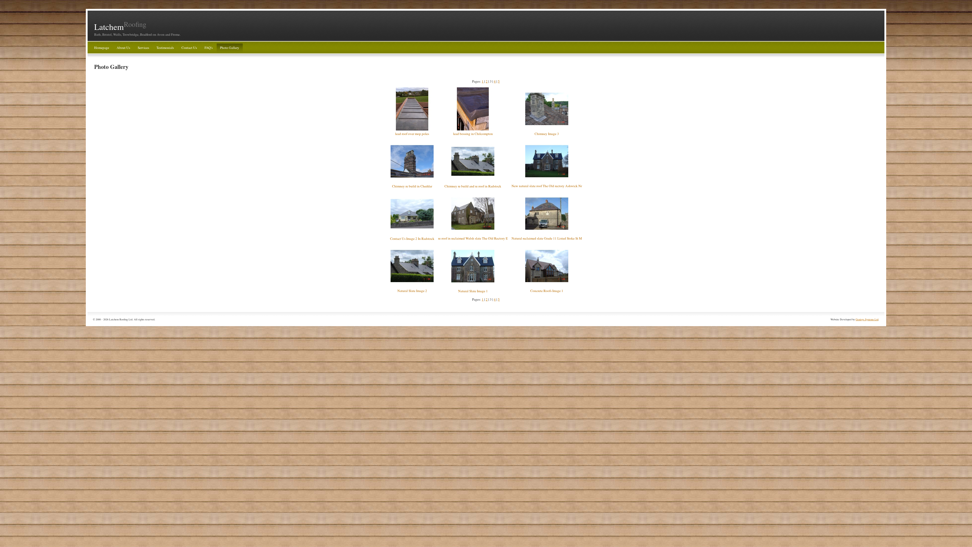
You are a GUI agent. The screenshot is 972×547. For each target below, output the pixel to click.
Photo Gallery (229, 47)
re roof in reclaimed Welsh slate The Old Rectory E (473, 238)
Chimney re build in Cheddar (412, 186)
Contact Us (189, 47)
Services (143, 47)
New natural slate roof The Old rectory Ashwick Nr (547, 186)
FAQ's (209, 47)
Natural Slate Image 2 (412, 290)
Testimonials (165, 47)
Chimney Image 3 (547, 133)
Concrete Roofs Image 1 (546, 290)
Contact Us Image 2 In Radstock (412, 238)
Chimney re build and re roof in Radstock (472, 186)
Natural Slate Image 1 (473, 291)
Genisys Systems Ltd (867, 319)
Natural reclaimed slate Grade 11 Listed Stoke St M (547, 238)
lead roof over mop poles (412, 133)
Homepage (101, 47)
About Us (123, 47)
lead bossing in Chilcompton (473, 133)
